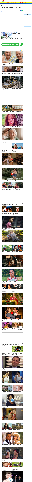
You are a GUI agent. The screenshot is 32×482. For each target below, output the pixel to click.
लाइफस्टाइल (23, 2)
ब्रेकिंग (7, 2)
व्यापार (15, 2)
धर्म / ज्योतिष (13, 2)
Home (2, 5)
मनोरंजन (20, 2)
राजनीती (18, 2)
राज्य (11, 2)
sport (4, 5)
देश (8, 2)
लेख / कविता (25, 2)
